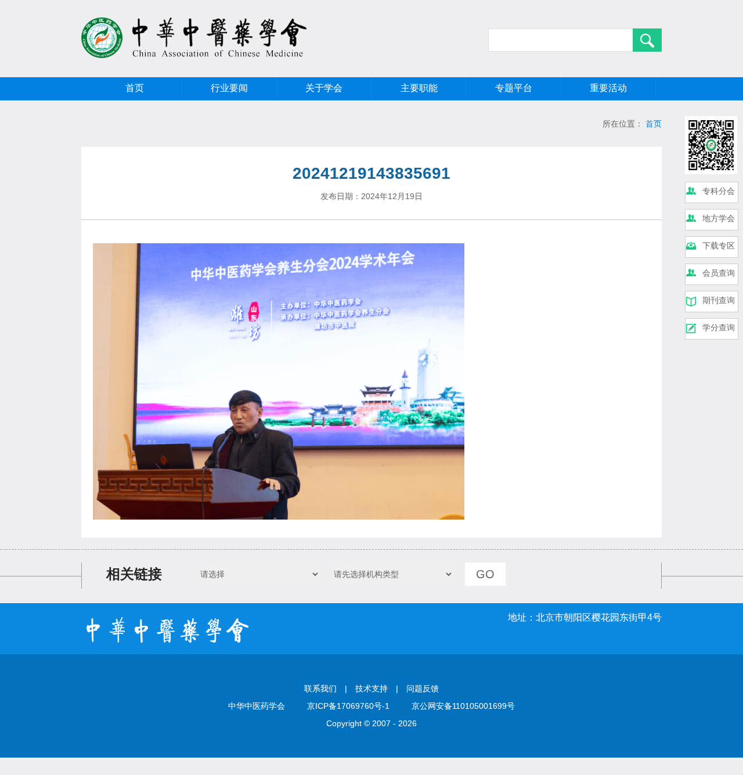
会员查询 (718, 272)
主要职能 (419, 88)
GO (485, 574)
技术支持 (371, 688)
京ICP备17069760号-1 (348, 706)
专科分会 (718, 191)
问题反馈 (422, 688)
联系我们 (320, 688)
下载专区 (718, 245)
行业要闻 (229, 88)
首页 (134, 88)
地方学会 (718, 218)
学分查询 (718, 327)
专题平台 (513, 88)
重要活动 (608, 88)
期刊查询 (718, 300)
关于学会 (323, 88)
